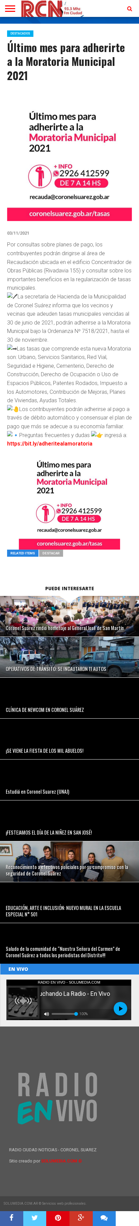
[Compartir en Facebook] (11, 1218)
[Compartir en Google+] (81, 1218)
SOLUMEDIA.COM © (61, 1160)
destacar (51, 553)
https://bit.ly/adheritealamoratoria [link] (49, 443)
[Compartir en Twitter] (35, 1218)
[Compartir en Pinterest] (58, 1218)
